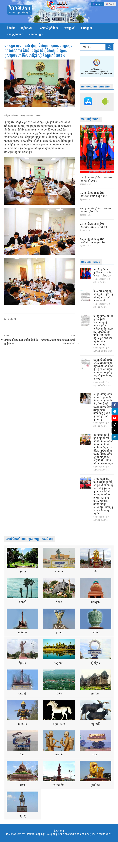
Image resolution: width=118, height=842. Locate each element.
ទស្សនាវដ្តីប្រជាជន (90, 119)
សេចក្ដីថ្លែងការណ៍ (15, 34)
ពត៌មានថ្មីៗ (12, 319)
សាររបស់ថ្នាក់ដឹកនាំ (49, 28)
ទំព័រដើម (11, 28)
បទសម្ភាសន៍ (69, 28)
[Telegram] (115, 411)
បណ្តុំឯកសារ (26, 28)
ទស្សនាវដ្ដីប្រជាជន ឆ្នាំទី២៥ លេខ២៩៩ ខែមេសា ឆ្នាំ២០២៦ (93, 225)
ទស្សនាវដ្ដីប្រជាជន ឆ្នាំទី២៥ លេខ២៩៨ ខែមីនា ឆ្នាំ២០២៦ (92, 241)
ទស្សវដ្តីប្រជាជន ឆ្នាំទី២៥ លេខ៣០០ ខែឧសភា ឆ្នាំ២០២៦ (96, 210)
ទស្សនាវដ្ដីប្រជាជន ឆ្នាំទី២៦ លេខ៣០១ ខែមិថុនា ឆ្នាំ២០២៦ (93, 195)
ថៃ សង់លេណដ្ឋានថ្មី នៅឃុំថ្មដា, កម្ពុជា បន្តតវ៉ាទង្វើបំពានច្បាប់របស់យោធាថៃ (103, 296)
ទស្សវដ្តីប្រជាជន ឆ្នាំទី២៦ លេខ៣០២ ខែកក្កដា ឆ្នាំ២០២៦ (96, 179)
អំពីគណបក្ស (35, 34)
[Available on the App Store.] (88, 102)
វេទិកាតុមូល (86, 28)
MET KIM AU (36, 115)
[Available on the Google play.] (105, 102)
